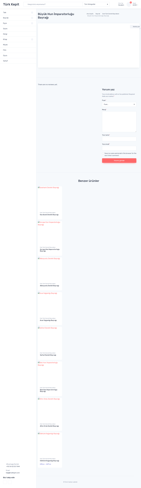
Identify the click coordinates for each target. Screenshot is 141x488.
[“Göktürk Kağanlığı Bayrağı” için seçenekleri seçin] (58, 464)
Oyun (5, 55)
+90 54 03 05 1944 (13, 466)
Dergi (5, 34)
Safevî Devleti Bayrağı (48, 355)
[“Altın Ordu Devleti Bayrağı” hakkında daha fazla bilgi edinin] (58, 427)
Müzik (5, 45)
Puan (104, 100)
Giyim (5, 29)
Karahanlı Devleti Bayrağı (49, 215)
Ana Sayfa (90, 14)
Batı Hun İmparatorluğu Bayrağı (48, 390)
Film (4, 50)
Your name (106, 135)
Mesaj (104, 110)
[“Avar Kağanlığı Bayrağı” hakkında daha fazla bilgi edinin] (58, 322)
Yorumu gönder (119, 160)
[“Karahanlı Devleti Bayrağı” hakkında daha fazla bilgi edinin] (58, 216)
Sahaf (5, 61)
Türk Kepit (11, 4)
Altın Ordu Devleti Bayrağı (49, 426)
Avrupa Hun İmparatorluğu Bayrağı (50, 250)
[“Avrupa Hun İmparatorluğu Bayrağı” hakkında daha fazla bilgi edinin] (58, 252)
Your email (106, 144)
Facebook (5, 482)
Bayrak (98, 14)
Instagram (10, 482)
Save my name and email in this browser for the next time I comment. (120, 154)
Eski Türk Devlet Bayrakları (110, 14)
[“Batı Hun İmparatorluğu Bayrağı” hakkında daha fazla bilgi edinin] (58, 393)
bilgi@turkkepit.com (13, 473)
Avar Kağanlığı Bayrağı (48, 320)
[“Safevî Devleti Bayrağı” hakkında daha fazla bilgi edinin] (58, 356)
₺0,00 (135, 4)
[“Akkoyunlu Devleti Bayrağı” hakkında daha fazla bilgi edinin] (58, 287)
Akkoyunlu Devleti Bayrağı (49, 286)
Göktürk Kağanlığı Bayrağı (49, 461)
